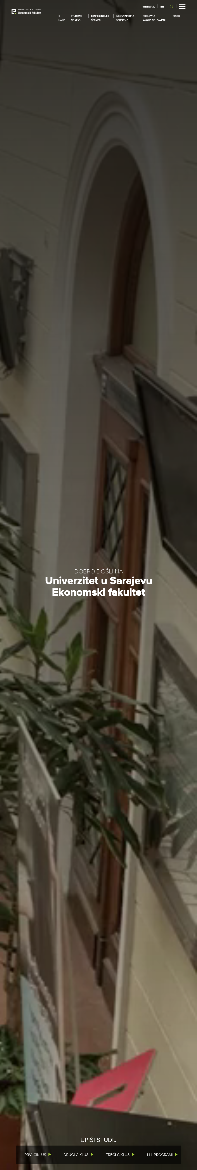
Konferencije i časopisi (100, 18)
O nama (61, 18)
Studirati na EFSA (76, 18)
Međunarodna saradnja (125, 18)
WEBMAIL (149, 6)
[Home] (26, 11)
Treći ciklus (118, 1155)
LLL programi (160, 1155)
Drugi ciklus (75, 1155)
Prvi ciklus (35, 1155)
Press (176, 16)
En (162, 6)
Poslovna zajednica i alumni (154, 18)
